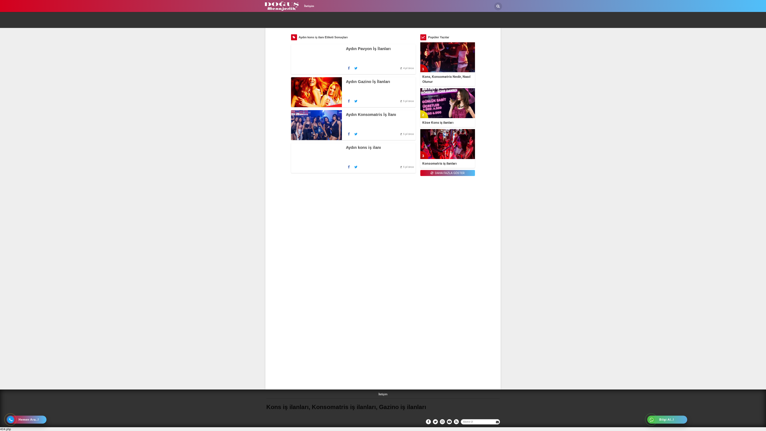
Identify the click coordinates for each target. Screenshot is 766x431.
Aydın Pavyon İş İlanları (368, 48)
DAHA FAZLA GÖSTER (449, 173)
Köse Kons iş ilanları (438, 122)
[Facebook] (349, 68)
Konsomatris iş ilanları (439, 163)
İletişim (309, 6)
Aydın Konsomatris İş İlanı (371, 114)
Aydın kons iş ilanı (363, 147)
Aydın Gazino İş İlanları (368, 81)
